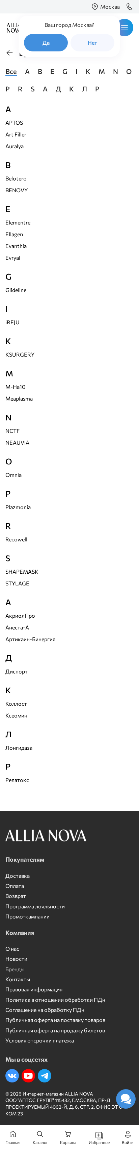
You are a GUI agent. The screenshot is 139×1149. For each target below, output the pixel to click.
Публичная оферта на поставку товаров (55, 1020)
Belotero (16, 178)
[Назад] (9, 52)
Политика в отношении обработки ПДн (55, 999)
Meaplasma (19, 398)
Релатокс (17, 780)
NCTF (12, 430)
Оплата (14, 886)
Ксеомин (16, 715)
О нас (12, 948)
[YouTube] (28, 1075)
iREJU (12, 322)
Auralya (14, 146)
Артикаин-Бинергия (30, 639)
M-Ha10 (15, 386)
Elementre (17, 222)
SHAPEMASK (21, 571)
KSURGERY (19, 354)
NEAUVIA (17, 442)
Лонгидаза (18, 747)
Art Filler (15, 134)
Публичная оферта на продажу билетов (55, 1030)
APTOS (14, 122)
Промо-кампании (27, 916)
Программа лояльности (35, 906)
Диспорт (16, 671)
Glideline (15, 290)
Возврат (15, 896)
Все (11, 71)
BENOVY (16, 190)
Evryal (12, 257)
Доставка (17, 875)
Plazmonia (18, 507)
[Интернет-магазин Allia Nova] (12, 27)
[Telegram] (44, 1075)
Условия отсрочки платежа (39, 1040)
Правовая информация (33, 989)
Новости (16, 958)
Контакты (17, 979)
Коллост (16, 703)
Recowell (16, 539)
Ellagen (14, 234)
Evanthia (16, 246)
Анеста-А (17, 627)
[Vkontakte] (12, 1075)
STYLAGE (17, 583)
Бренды (15, 969)
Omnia (13, 474)
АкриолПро (20, 615)
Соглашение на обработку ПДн (44, 1010)
